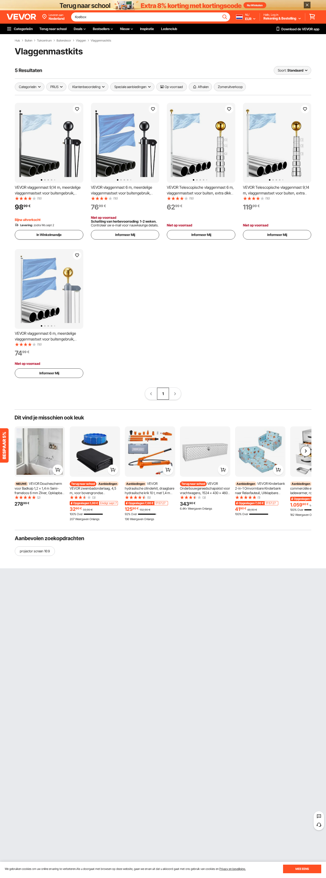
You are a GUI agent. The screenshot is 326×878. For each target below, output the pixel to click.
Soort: (282, 70)
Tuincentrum (44, 40)
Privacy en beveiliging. (232, 869)
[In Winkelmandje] (58, 470)
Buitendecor (64, 40)
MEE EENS (302, 869)
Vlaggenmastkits (101, 40)
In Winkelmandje (49, 235)
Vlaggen (81, 40)
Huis (17, 40)
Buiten (28, 40)
